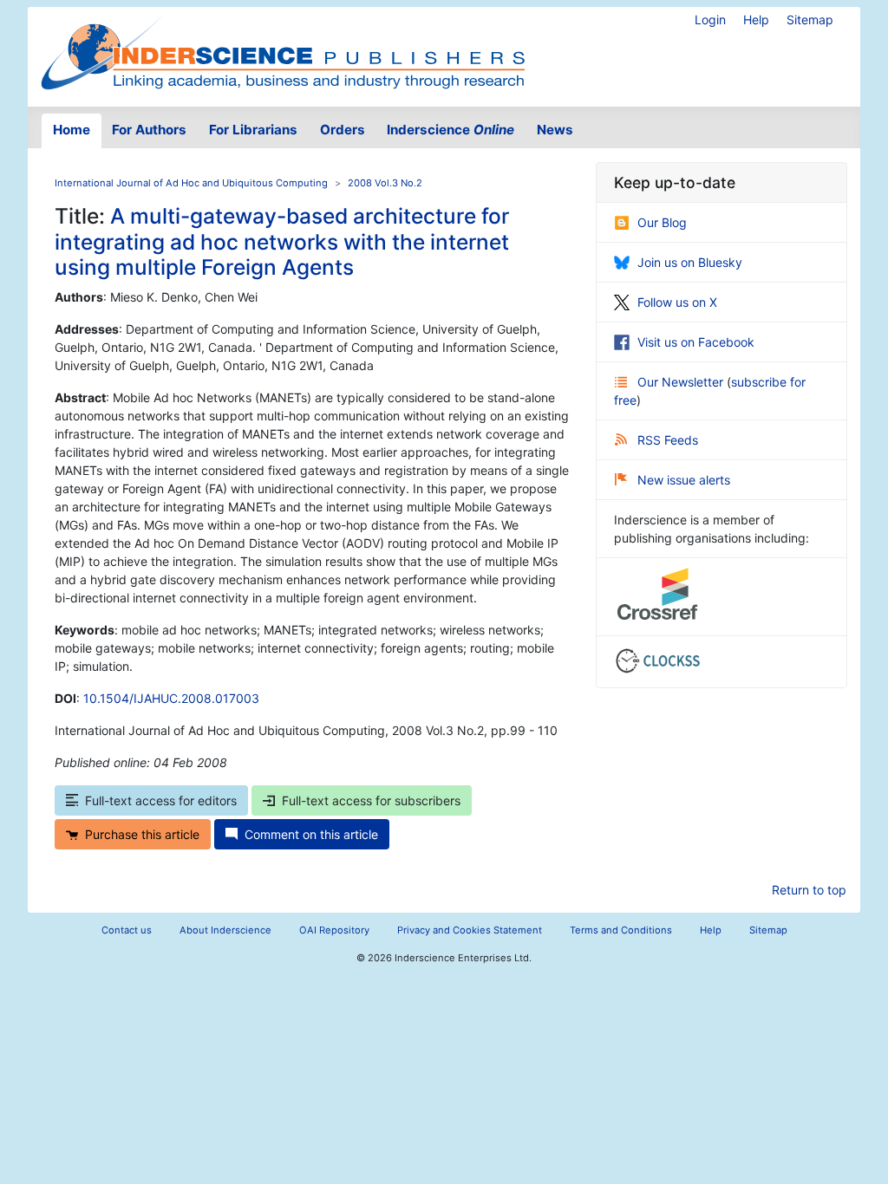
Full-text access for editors (161, 800)
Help (756, 19)
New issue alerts (683, 479)
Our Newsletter (682, 381)
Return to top (809, 889)
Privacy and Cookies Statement (469, 930)
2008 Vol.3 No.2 (385, 183)
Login (710, 19)
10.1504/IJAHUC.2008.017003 (171, 698)
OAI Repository (334, 930)
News (555, 129)
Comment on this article (311, 834)
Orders (342, 129)
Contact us (126, 930)
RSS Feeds (667, 440)
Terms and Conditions (621, 930)
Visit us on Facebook (695, 342)
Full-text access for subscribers (371, 800)
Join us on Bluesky (689, 262)
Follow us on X (677, 302)
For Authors (149, 129)
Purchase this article (142, 834)
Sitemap (810, 19)
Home (71, 129)
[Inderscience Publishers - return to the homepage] (283, 50)
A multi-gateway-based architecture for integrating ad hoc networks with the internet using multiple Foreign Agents (282, 241)
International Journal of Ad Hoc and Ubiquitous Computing (191, 183)
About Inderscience (225, 930)
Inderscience (450, 129)
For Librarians (253, 129)
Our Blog (662, 222)
